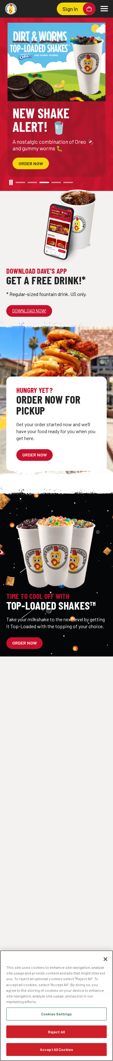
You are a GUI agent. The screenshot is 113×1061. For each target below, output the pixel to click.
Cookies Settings (56, 1014)
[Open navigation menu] (104, 9)
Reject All (56, 1032)
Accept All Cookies (56, 1049)
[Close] (105, 959)
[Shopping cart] (89, 9)
